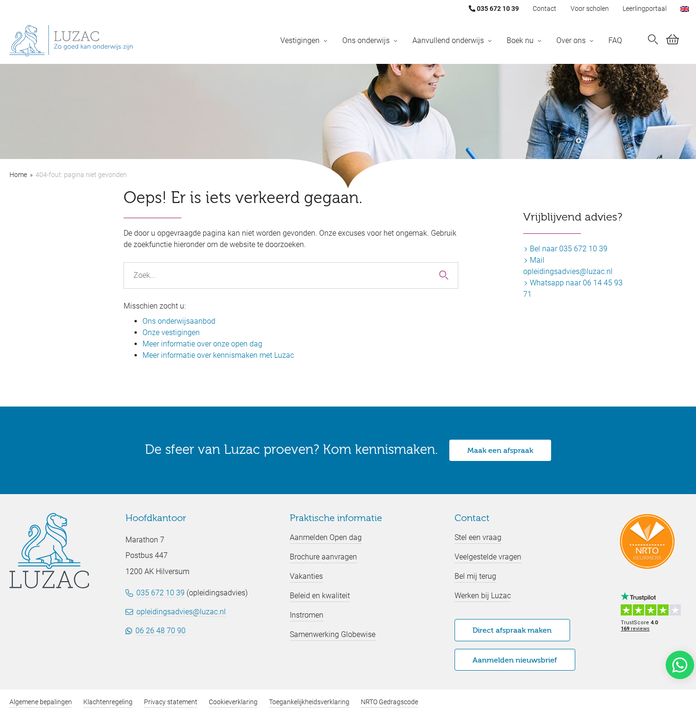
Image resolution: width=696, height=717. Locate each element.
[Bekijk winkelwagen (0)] (673, 41)
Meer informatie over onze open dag (202, 343)
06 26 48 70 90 (160, 630)
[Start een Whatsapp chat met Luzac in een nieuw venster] (680, 665)
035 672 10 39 (497, 8)
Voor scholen (590, 8)
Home (18, 174)
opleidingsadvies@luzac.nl (181, 611)
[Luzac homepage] (71, 41)
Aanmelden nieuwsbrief (515, 660)
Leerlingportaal (645, 8)
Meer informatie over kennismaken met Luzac (218, 355)
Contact (544, 8)
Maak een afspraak (500, 451)
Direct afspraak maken (512, 631)
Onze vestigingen (171, 332)
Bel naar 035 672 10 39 (567, 248)
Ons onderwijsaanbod (179, 321)
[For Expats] (684, 9)
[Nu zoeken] (653, 40)
